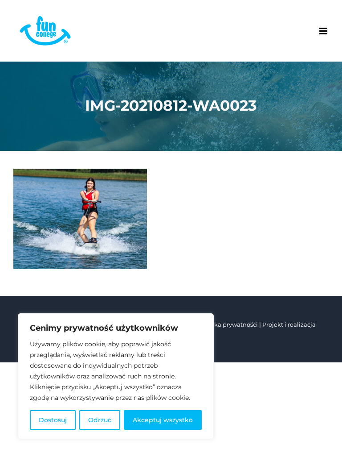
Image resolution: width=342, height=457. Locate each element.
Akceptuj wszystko (163, 420)
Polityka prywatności (228, 324)
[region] (116, 376)
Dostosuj (53, 420)
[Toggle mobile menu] (324, 31)
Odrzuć (99, 420)
